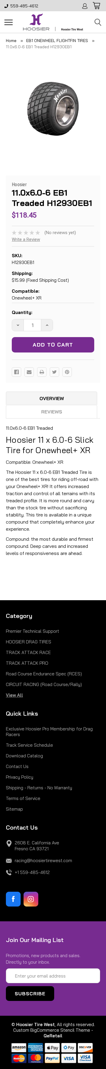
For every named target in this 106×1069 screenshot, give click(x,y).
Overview (51, 398)
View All (14, 695)
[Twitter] (54, 372)
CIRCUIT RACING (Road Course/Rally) (44, 684)
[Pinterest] (67, 372)
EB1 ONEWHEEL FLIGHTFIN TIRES (57, 40)
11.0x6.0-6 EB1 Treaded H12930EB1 (39, 46)
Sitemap (14, 809)
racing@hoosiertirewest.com (43, 860)
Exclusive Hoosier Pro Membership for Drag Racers (49, 731)
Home (11, 40)
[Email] (29, 372)
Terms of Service (23, 798)
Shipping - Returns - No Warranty (39, 788)
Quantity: (22, 312)
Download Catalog (24, 756)
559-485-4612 (24, 6)
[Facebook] (16, 372)
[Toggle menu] (8, 22)
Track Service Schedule (29, 745)
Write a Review (26, 239)
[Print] (41, 372)
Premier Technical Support (32, 631)
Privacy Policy (19, 777)
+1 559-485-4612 (32, 872)
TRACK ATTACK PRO (27, 663)
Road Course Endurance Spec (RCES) (44, 674)
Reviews (51, 412)
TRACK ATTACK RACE (28, 652)
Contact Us (17, 766)
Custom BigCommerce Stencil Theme (51, 1030)
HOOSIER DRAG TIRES (28, 642)
